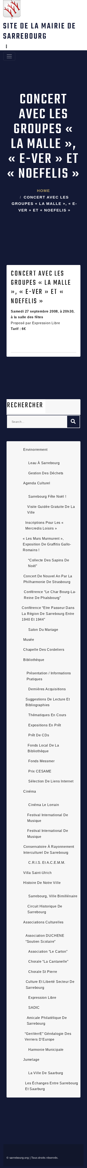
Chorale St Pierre (42, 972)
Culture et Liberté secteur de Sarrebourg (50, 984)
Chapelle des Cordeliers (43, 649)
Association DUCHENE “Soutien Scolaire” (45, 938)
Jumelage (31, 1059)
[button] (6, 47)
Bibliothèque (33, 660)
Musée (28, 639)
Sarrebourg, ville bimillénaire (52, 896)
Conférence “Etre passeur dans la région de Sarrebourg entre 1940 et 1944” (48, 613)
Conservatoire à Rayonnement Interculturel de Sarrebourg (48, 849)
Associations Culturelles (43, 922)
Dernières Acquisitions (47, 689)
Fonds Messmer (41, 761)
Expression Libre (42, 997)
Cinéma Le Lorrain (43, 805)
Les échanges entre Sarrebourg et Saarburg (51, 1086)
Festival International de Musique (47, 818)
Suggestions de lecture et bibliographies (48, 702)
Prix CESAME (40, 771)
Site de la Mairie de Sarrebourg (39, 31)
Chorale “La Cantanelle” (48, 961)
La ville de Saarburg (45, 1073)
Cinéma (29, 791)
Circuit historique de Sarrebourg (44, 909)
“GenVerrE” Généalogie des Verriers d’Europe (48, 1036)
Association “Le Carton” (47, 951)
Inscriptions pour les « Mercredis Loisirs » (44, 525)
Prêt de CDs (38, 735)
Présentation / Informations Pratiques (49, 676)
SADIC (34, 1007)
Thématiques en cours (47, 715)
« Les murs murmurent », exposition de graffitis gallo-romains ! (47, 544)
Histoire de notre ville (42, 883)
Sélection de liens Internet (50, 781)
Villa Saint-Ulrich (37, 873)
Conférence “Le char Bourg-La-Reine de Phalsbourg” (50, 594)
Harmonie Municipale (46, 1049)
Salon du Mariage (43, 629)
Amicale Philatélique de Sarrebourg (47, 1020)
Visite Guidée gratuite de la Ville (51, 509)
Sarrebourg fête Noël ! (47, 496)
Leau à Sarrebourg (44, 463)
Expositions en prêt (44, 725)
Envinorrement (35, 449)
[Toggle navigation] (9, 56)
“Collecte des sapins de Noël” (48, 563)
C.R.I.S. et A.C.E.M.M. (46, 862)
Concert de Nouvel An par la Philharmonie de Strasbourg (47, 579)
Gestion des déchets (45, 473)
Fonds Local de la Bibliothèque (43, 748)
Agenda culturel (36, 483)
